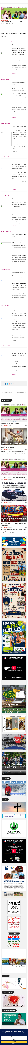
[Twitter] (8, 384)
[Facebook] (6, 384)
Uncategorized (4, 20)
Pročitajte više (15, 151)
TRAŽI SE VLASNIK (7, 447)
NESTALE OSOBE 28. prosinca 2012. (13, 477)
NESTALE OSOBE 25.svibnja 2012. (13, 423)
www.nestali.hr (20, 69)
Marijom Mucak (19, 34)
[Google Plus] (10, 384)
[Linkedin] (12, 384)
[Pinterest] (14, 384)
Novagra (14, 23)
